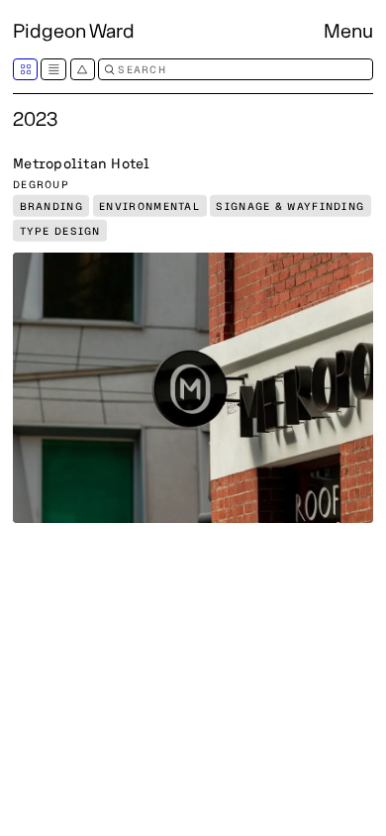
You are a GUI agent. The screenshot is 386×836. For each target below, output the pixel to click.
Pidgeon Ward (74, 30)
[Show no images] (53, 69)
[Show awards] (82, 69)
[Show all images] (25, 69)
